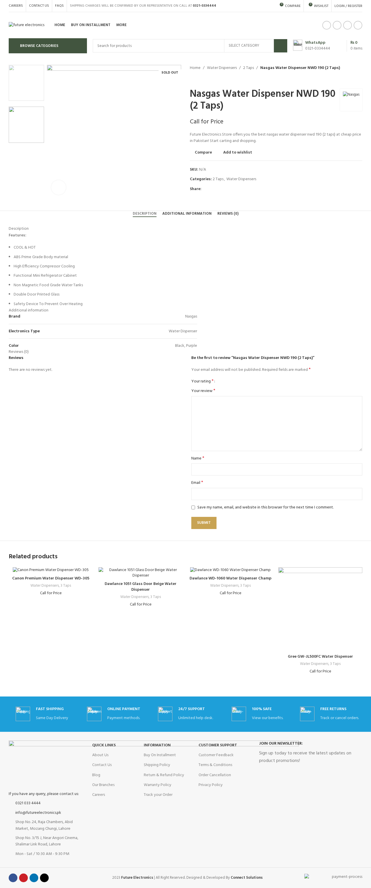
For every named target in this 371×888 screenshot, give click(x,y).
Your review (203, 391)
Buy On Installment (160, 755)
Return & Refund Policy (164, 775)
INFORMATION (157, 745)
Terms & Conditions (215, 765)
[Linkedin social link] (347, 25)
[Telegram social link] (231, 189)
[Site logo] (26, 25)
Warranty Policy (157, 785)
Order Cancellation (215, 775)
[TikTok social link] (358, 25)
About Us (100, 755)
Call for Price (206, 122)
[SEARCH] (280, 45)
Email (197, 483)
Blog (96, 775)
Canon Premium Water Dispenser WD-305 (50, 578)
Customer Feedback (216, 755)
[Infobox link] (311, 46)
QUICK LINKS (104, 745)
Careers (98, 795)
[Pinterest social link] (218, 189)
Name (197, 458)
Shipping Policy (157, 765)
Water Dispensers (222, 68)
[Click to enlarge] (58, 187)
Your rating (202, 381)
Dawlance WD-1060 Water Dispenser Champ (231, 578)
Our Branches (103, 785)
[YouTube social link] (337, 25)
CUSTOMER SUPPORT (218, 745)
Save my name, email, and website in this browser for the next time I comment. (265, 507)
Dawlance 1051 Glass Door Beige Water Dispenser (141, 587)
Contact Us (102, 765)
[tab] (145, 213)
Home (195, 68)
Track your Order (158, 795)
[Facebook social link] (326, 25)
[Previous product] (193, 80)
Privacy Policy (211, 785)
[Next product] (204, 80)
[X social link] (211, 189)
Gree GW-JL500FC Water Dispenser (320, 656)
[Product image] (51, 570)
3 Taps (66, 586)
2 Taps (248, 68)
